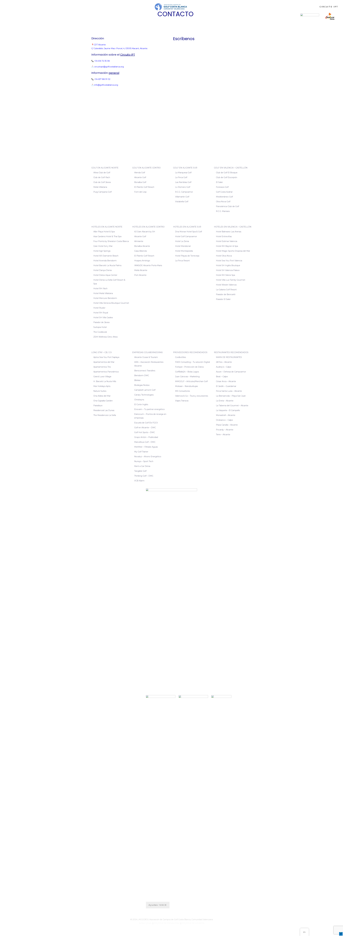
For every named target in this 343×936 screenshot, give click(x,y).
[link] (309, 16)
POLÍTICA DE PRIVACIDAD (167, 923)
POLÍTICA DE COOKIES (193, 923)
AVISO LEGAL (145, 923)
